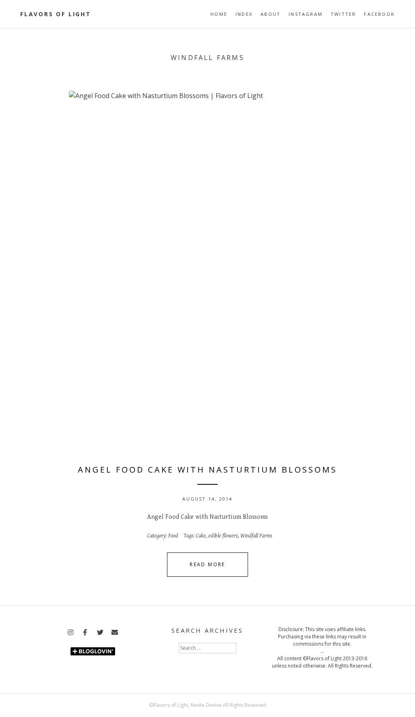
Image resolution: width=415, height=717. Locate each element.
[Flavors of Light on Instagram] (70, 632)
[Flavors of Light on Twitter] (100, 632)
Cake (201, 536)
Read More (207, 564)
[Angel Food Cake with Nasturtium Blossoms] (207, 270)
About (270, 14)
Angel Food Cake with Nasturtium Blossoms (207, 469)
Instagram (306, 14)
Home (218, 14)
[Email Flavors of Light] (114, 632)
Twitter (343, 14)
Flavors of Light (55, 14)
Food (173, 536)
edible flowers (223, 536)
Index (243, 14)
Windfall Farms (256, 536)
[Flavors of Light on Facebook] (85, 632)
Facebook (379, 14)
